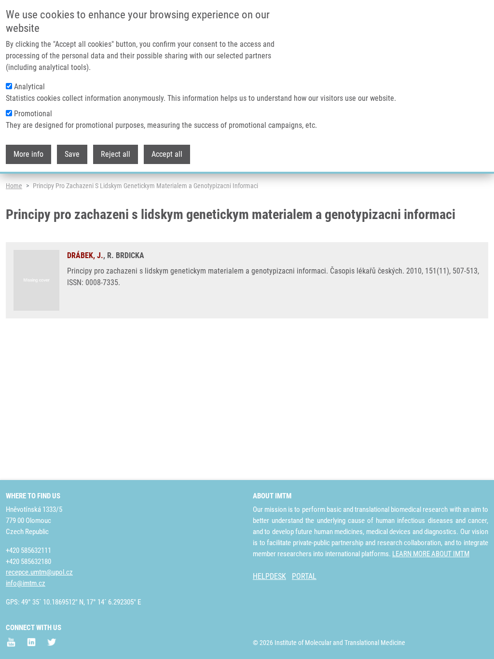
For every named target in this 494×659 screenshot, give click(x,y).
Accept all (166, 154)
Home (14, 186)
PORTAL (304, 576)
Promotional (33, 113)
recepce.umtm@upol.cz (39, 572)
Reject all (115, 154)
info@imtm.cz (25, 583)
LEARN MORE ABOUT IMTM (430, 553)
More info (28, 154)
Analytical (29, 86)
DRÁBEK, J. (85, 255)
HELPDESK (269, 576)
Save (72, 154)
